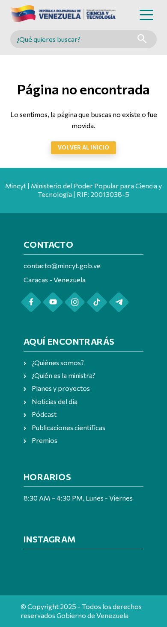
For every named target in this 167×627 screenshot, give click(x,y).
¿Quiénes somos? (58, 362)
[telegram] (118, 302)
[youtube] (52, 302)
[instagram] (74, 302)
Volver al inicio (83, 147)
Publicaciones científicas (68, 427)
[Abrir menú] (146, 14)
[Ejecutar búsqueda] (142, 39)
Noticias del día (55, 401)
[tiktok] (96, 302)
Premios (44, 440)
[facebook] (31, 302)
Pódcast (44, 414)
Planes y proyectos (61, 388)
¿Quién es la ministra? (63, 375)
